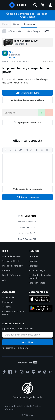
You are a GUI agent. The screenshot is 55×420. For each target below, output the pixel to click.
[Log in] (50, 5)
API (4, 279)
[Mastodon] (33, 372)
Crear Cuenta (27, 16)
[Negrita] (5, 150)
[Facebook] (10, 372)
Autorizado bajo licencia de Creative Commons (23, 407)
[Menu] (4, 5)
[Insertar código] (15, 150)
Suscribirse (27, 342)
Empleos (6, 270)
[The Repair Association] (51, 372)
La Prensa (33, 256)
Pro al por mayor (37, 270)
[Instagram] (22, 372)
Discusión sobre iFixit (12, 265)
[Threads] (45, 372)
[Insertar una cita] (42, 150)
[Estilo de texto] (29, 150)
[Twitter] (16, 372)
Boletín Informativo (11, 275)
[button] (35, 5)
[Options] (4, 31)
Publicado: (15, 61)
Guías (16, 24)
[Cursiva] (10, 150)
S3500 (46, 31)
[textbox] (27, 168)
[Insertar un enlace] (20, 150)
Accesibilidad (8, 297)
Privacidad (7, 302)
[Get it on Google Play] (41, 308)
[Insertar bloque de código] (37, 150)
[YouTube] (27, 372)
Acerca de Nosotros (11, 256)
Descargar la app (38, 291)
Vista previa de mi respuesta (27, 189)
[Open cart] (43, 5)
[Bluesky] (39, 371)
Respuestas (29, 24)
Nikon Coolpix (33, 31)
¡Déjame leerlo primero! (16, 347)
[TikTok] (4, 372)
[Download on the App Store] (39, 298)
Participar (33, 265)
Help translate (25, 362)
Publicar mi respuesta (28, 197)
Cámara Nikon (16, 31)
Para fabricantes (37, 282)
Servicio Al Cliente (11, 261)
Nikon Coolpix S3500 (26, 40)
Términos (6, 306)
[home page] (18, 5)
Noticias (33, 261)
